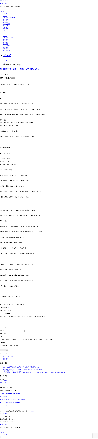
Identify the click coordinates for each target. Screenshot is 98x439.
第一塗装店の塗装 (8, 37)
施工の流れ (6, 19)
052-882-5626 (3, 3)
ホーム (5, 16)
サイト (2, 336)
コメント (3, 328)
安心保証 (5, 22)
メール (2, 333)
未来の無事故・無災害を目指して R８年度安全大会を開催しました (22, 367)
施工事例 (5, 20)
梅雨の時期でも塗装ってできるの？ (13, 371)
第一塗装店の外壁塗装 (9, 17)
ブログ (5, 30)
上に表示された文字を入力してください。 (11, 345)
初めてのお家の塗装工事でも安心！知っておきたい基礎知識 (19, 366)
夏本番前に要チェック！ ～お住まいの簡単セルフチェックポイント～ (22, 369)
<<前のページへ (4, 380)
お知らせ (5, 25)
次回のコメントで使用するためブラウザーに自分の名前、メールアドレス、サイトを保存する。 (28, 339)
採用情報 (5, 27)
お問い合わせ (6, 50)
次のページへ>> (4, 382)
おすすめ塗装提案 (8, 356)
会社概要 (5, 28)
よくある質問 (6, 24)
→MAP (32, 411)
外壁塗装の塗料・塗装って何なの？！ (21, 69)
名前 (2, 330)
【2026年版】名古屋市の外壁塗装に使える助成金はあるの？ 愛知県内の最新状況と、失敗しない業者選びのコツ (34, 372)
